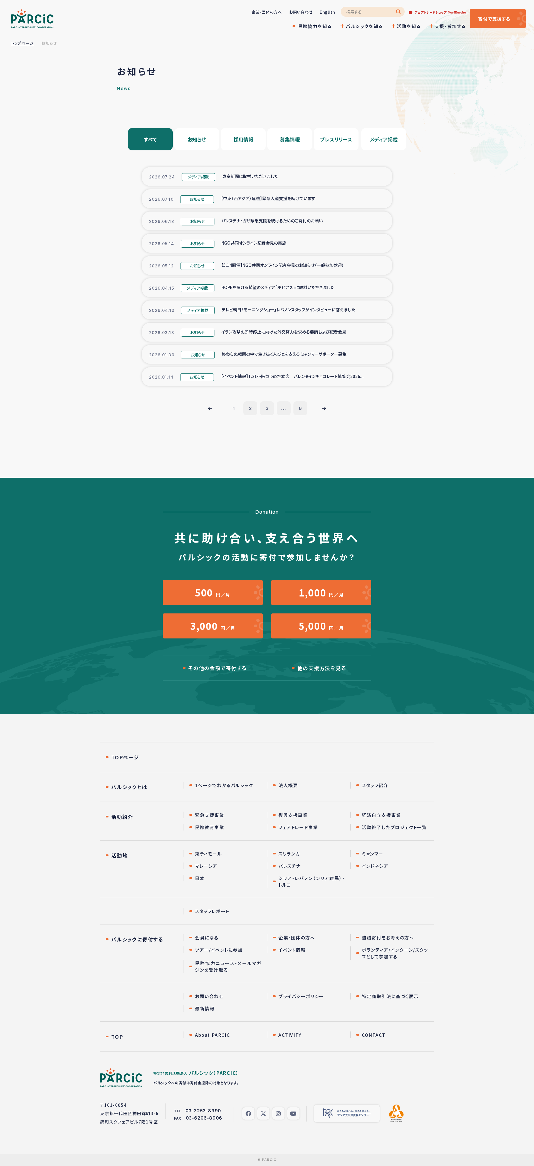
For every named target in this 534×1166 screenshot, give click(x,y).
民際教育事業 (209, 827)
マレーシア (206, 865)
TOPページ (125, 757)
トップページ (22, 43)
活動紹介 (122, 816)
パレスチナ (289, 865)
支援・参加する (450, 26)
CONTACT (373, 1034)
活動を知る (409, 26)
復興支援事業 (293, 815)
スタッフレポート (212, 911)
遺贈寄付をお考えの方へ (388, 937)
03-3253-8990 (203, 1110)
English (327, 12)
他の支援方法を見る (321, 668)
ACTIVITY (289, 1034)
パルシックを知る (364, 26)
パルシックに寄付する (137, 939)
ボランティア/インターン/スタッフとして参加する (395, 953)
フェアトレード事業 (298, 827)
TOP (117, 1036)
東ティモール (208, 853)
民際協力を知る (315, 26)
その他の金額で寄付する (217, 668)
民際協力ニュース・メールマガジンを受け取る (228, 966)
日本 (200, 878)
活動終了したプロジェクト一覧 (394, 827)
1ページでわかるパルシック (224, 785)
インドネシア (375, 865)
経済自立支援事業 (381, 815)
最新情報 (204, 1008)
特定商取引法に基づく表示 (390, 996)
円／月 (213, 592)
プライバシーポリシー (301, 996)
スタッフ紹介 (375, 785)
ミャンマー (373, 853)
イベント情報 (292, 949)
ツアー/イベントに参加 (219, 949)
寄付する (494, 18)
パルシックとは (129, 786)
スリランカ (289, 853)
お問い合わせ (301, 12)
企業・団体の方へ (266, 12)
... (283, 408)
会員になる (207, 937)
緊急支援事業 (209, 815)
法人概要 (288, 785)
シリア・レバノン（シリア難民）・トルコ (311, 881)
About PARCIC (212, 1034)
